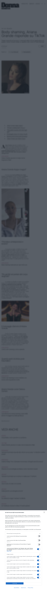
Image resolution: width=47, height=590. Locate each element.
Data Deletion (16, 587)
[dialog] (23, 550)
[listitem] (23, 533)
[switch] (38, 536)
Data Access (23, 587)
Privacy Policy (30, 587)
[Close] (44, 512)
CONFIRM (14, 583)
